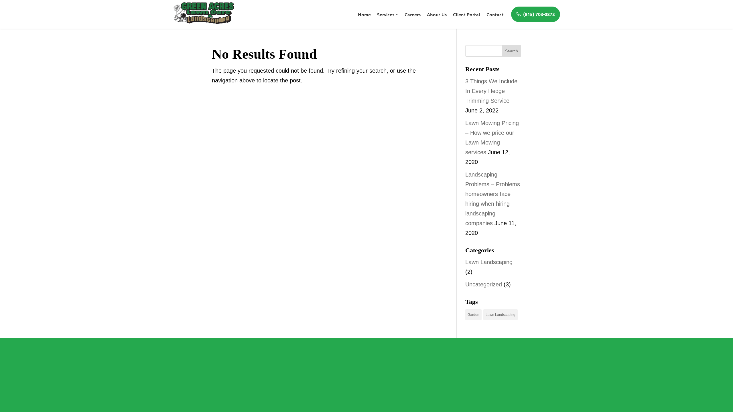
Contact (495, 14)
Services (385, 14)
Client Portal (466, 14)
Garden (473, 315)
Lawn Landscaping (489, 262)
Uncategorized (483, 284)
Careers (413, 14)
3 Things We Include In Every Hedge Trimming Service (491, 91)
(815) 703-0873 (539, 14)
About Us (437, 14)
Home (364, 14)
